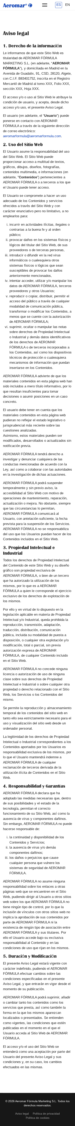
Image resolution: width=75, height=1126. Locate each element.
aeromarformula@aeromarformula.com (32, 136)
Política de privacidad (46, 1113)
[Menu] (44, 5)
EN (67, 5)
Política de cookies (37, 1117)
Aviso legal (22, 1113)
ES (58, 5)
